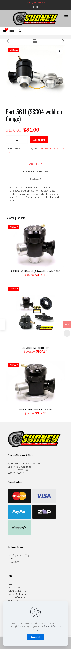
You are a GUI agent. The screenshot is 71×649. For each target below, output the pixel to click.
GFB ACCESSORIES (54, 148)
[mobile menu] (66, 17)
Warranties (13, 600)
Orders (11, 558)
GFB (41, 148)
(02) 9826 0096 (37, 2)
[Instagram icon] (37, 6)
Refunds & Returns (17, 590)
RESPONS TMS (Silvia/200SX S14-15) (35, 409)
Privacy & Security (16, 597)
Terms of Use (14, 587)
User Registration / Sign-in (20, 555)
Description (35, 163)
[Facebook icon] (34, 6)
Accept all (35, 637)
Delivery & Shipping (17, 594)
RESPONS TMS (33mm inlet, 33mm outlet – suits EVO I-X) (35, 271)
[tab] (35, 164)
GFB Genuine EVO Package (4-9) (35, 347)
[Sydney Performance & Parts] (35, 18)
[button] (59, 51)
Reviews (35, 179)
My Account (13, 561)
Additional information (35, 171)
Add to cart (39, 139)
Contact (11, 584)
